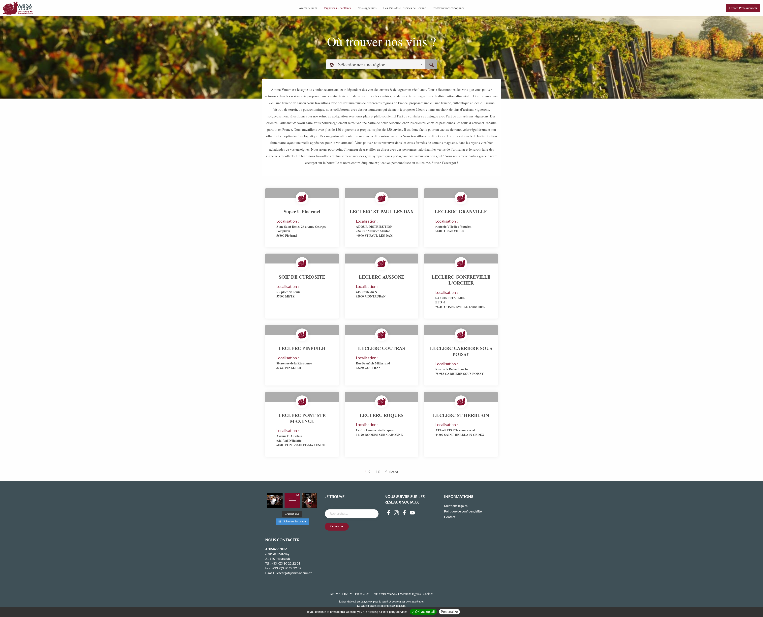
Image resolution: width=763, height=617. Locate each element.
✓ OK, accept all (423, 611)
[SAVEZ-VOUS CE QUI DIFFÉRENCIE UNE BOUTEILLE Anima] (309, 500)
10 (378, 472)
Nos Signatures (367, 8)
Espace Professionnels (743, 8)
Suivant (391, 472)
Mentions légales (456, 506)
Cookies (428, 594)
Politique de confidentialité (463, 511)
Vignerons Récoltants (337, 8)
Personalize (449, 611)
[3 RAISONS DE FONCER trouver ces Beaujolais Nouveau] (292, 500)
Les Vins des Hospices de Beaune (404, 8)
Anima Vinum (308, 8)
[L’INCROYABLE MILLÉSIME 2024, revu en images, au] (275, 500)
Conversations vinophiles (448, 8)
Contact (449, 517)
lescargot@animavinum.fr (294, 573)
